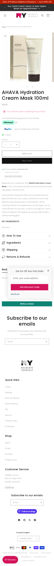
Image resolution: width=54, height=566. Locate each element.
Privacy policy (34, 553)
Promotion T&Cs (11, 421)
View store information (13, 176)
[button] (5, 15)
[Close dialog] (48, 270)
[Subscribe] (46, 342)
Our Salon (8, 454)
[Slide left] (21, 86)
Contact (8, 387)
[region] (27, 2)
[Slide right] (32, 86)
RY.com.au (11, 553)
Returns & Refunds (12, 398)
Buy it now (27, 160)
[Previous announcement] (4, 7)
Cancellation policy (40, 557)
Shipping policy (26, 557)
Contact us (9, 487)
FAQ (6, 409)
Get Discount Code (29, 287)
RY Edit (7, 448)
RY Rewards (9, 426)
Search (7, 443)
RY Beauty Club (11, 460)
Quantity (5, 139)
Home (4, 27)
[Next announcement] (49, 7)
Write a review (27, 303)
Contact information (28, 561)
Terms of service (46, 553)
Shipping (8, 392)
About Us (8, 415)
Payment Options (11, 404)
